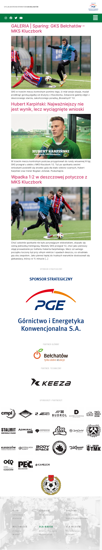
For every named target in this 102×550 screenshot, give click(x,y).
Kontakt (70, 534)
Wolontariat (46, 534)
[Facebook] (11, 18)
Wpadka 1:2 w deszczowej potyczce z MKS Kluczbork (49, 179)
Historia (17, 518)
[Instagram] (6, 18)
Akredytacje (73, 531)
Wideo (16, 534)
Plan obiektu (46, 515)
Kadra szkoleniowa (77, 518)
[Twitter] (16, 18)
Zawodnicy (72, 515)
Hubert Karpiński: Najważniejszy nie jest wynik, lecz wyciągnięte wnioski (47, 106)
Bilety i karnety (48, 531)
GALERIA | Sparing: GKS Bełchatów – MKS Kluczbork (48, 28)
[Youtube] (21, 18)
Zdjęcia (17, 531)
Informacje (19, 515)
